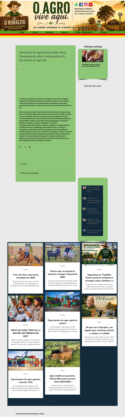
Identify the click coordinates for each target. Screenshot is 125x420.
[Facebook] (81, 5)
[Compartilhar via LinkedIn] (30, 147)
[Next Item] (100, 56)
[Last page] (79, 401)
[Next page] (75, 401)
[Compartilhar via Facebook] (20, 147)
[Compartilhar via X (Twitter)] (25, 147)
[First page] (46, 401)
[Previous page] (50, 401)
